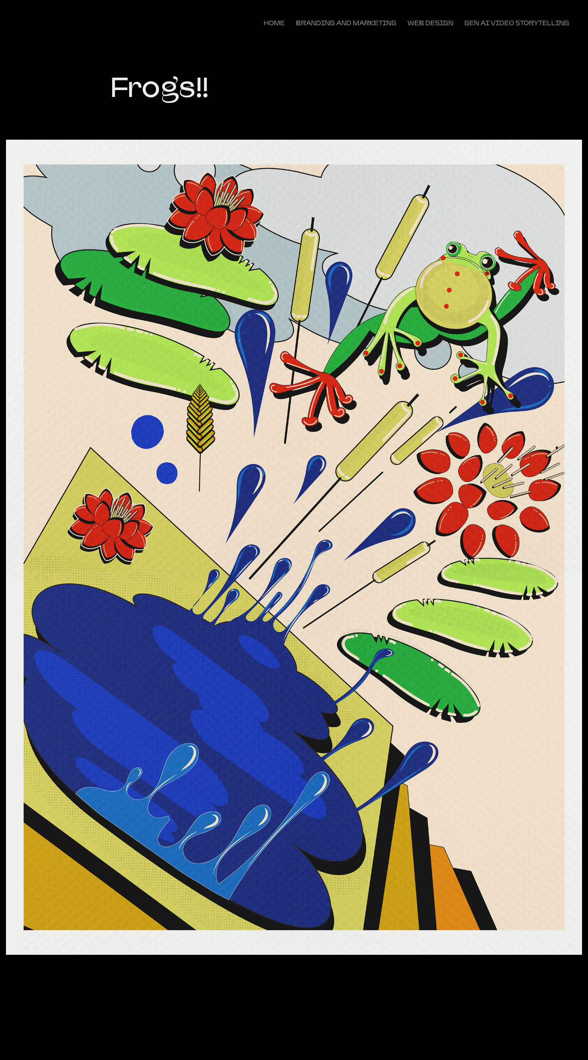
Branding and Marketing (346, 23)
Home (274, 23)
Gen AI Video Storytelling (516, 23)
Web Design (430, 23)
